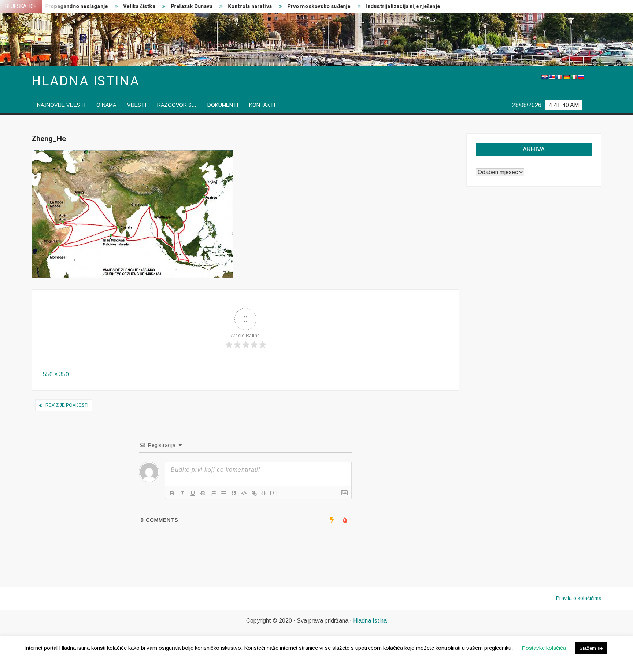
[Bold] (172, 493)
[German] (566, 77)
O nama (106, 105)
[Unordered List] (223, 493)
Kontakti (262, 105)
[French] (559, 77)
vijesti (136, 105)
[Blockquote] (234, 493)
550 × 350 (56, 374)
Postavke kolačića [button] (544, 648)
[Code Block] (244, 493)
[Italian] (573, 77)
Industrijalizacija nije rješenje (388, 6)
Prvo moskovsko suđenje (304, 6)
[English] (551, 77)
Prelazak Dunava (177, 6)
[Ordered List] (213, 493)
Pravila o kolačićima (578, 598)
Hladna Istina (370, 621)
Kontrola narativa (235, 6)
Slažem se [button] (591, 648)
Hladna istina (85, 81)
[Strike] (203, 493)
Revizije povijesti (66, 405)
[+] (274, 492)
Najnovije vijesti (61, 105)
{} (263, 492)
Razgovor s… (176, 105)
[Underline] (193, 493)
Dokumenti (222, 105)
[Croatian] (544, 77)
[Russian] (581, 77)
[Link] (254, 493)
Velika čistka (124, 6)
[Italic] (182, 493)
